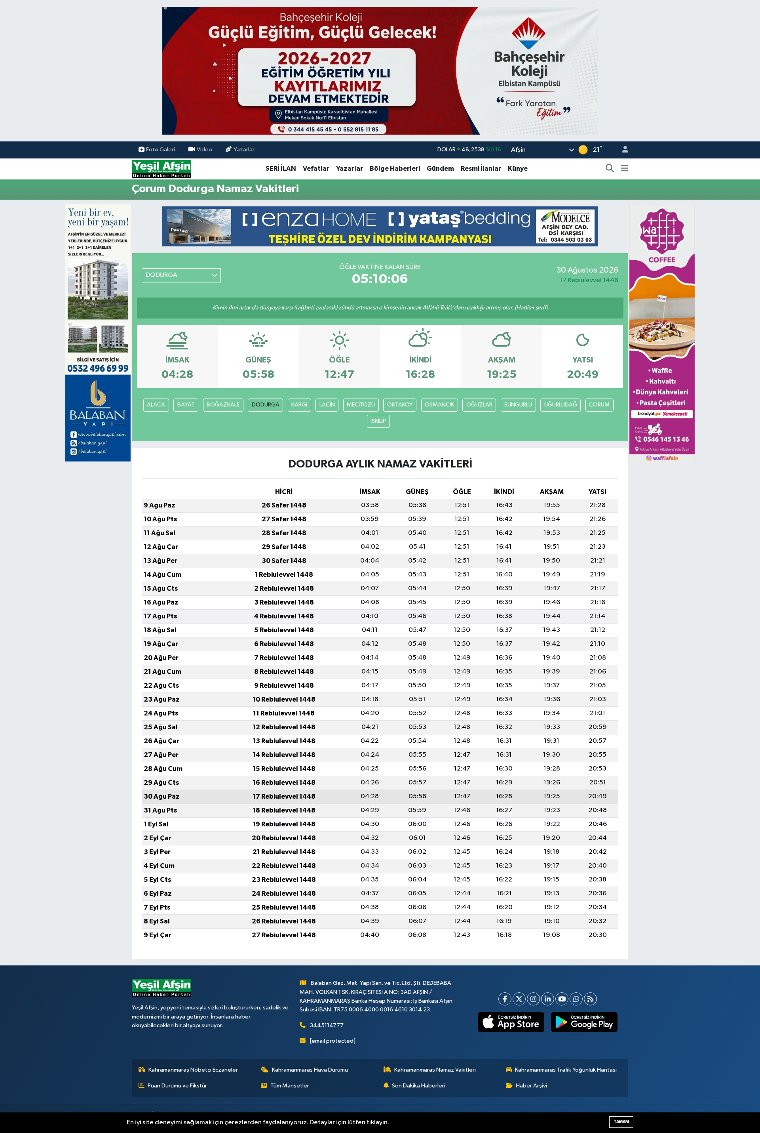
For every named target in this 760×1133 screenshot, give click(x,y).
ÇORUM (599, 405)
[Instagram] (533, 998)
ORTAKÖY (400, 405)
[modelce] (380, 226)
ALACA (156, 405)
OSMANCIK (439, 405)
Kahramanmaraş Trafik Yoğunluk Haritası (566, 1070)
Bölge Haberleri (395, 168)
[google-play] (584, 1022)
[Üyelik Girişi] (622, 149)
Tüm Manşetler (289, 1086)
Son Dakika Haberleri (418, 1086)
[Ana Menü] (624, 169)
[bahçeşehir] (380, 70)
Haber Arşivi (531, 1086)
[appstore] (511, 1022)
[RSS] (590, 998)
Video (204, 150)
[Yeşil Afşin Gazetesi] (161, 168)
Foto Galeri (160, 150)
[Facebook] (504, 998)
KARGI (299, 405)
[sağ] (662, 332)
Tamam (621, 1122)
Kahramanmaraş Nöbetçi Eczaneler (193, 1070)
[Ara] (610, 169)
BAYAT (186, 405)
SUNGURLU (518, 405)
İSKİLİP (378, 421)
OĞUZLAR (479, 405)
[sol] (98, 332)
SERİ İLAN (281, 168)
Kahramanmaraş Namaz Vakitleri (435, 1070)
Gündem (440, 168)
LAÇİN (327, 405)
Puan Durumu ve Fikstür (177, 1086)
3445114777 (327, 1025)
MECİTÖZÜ (361, 405)
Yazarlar (244, 150)
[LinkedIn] (547, 998)
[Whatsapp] (576, 998)
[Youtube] (561, 998)
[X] (519, 998)
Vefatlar (316, 168)
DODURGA (265, 405)
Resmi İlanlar (481, 168)
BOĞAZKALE (223, 405)
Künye (518, 168)
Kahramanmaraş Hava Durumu (310, 1070)
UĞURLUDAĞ (560, 405)
